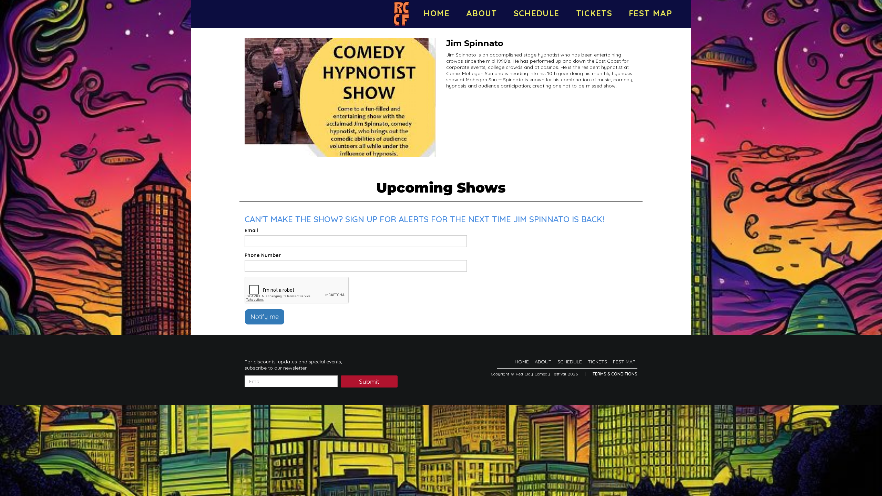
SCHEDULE (537, 13)
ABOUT (481, 13)
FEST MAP (650, 13)
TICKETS (594, 13)
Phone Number (263, 255)
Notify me (264, 317)
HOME (436, 13)
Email (251, 230)
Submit (369, 382)
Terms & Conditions (615, 373)
